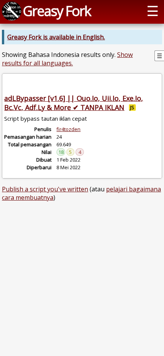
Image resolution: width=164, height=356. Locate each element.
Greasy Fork (57, 11)
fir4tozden (68, 129)
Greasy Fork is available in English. (56, 37)
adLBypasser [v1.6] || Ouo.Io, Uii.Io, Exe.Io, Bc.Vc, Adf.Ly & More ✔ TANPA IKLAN (73, 103)
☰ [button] (152, 11)
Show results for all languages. (67, 58)
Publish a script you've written (45, 189)
